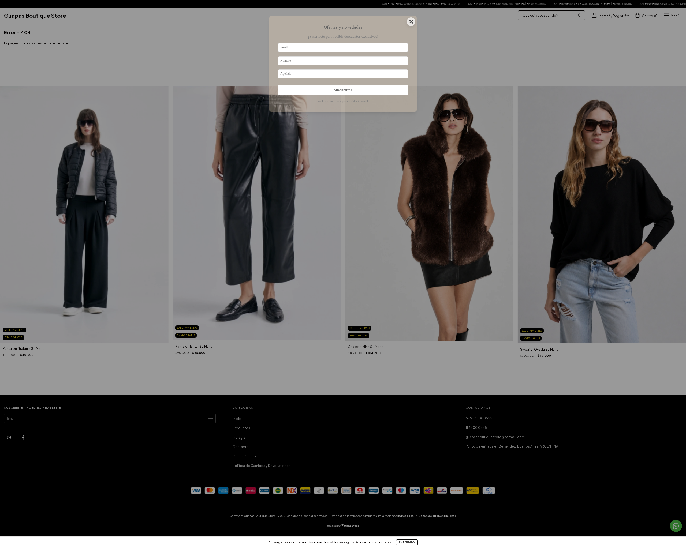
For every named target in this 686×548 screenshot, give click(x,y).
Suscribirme (343, 90)
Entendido (407, 542)
